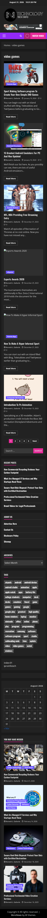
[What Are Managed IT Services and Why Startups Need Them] (23, 798)
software (32, 631)
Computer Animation (15, 398)
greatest (21, 611)
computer (27, 597)
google (26, 606)
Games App (11, 84)
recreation (9, 631)
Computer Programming (16, 801)
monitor (33, 616)
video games (18, 645)
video (7, 645)
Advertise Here (10, 523)
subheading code (12, 641)
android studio (11, 587)
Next (35, 441)
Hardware (11, 848)
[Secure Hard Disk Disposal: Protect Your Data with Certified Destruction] (23, 838)
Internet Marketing (14, 885)
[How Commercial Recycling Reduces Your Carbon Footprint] (23, 758)
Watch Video (38, 35)
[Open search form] (21, 35)
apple (34, 587)
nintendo (9, 621)
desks (7, 602)
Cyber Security (13, 804)
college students (12, 597)
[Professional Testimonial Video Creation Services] (23, 879)
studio (34, 636)
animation (25, 587)
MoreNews (16, 915)
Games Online (12, 208)
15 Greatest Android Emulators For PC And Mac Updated (23, 136)
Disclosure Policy (11, 535)
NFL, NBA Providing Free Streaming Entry (23, 198)
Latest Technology (14, 767)
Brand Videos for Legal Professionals (20, 505)
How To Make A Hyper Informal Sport (23, 327)
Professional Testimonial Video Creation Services (21, 897)
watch (29, 645)
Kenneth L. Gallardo (13, 98)
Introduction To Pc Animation (23, 388)
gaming (17, 606)
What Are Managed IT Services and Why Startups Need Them (20, 480)
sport (26, 636)
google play (10, 611)
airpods (8, 582)
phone (35, 621)
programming (28, 626)
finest (26, 602)
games (8, 606)
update (33, 641)
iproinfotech (10, 666)
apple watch (10, 592)
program (15, 626)
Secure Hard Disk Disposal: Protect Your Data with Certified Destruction (23, 489)
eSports (10, 272)
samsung (21, 631)
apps (20, 592)
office (18, 621)
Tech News (29, 767)
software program (12, 636)
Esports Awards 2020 (23, 262)
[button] (4, 36)
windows (8, 650)
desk (36, 597)
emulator (17, 602)
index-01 (8, 662)
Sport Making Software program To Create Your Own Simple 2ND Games (23, 74)
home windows (11, 616)
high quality (34, 611)
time (25, 641)
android (18, 582)
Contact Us (8, 529)
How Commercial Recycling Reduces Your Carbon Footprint (21, 776)
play (7, 626)
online (26, 621)
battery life (30, 592)
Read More (12, 117)
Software (25, 804)
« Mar (6, 728)
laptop (23, 616)
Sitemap (7, 541)
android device (30, 582)
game (35, 602)
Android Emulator (14, 146)
